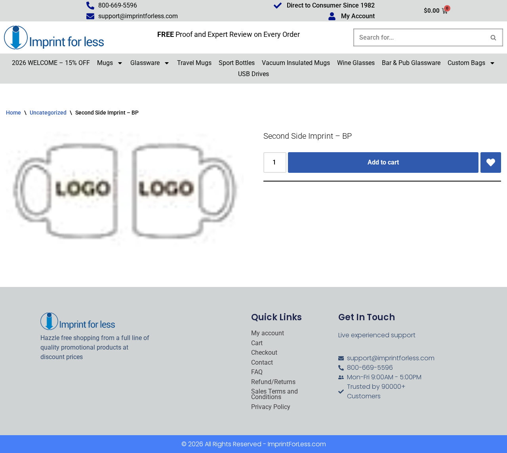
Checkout (264, 353)
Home (13, 112)
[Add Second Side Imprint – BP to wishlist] (490, 162)
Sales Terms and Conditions (274, 394)
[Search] (494, 37)
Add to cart (383, 162)
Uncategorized (48, 112)
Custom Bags (466, 63)
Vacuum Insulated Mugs (296, 63)
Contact (262, 362)
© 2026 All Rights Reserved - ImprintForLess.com (253, 444)
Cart (257, 343)
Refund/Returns (273, 382)
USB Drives (253, 74)
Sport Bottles (237, 63)
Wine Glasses (356, 63)
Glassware (145, 63)
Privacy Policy (270, 407)
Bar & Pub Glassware (411, 63)
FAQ (257, 372)
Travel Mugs (194, 63)
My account (267, 333)
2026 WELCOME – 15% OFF (51, 63)
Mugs (105, 63)
